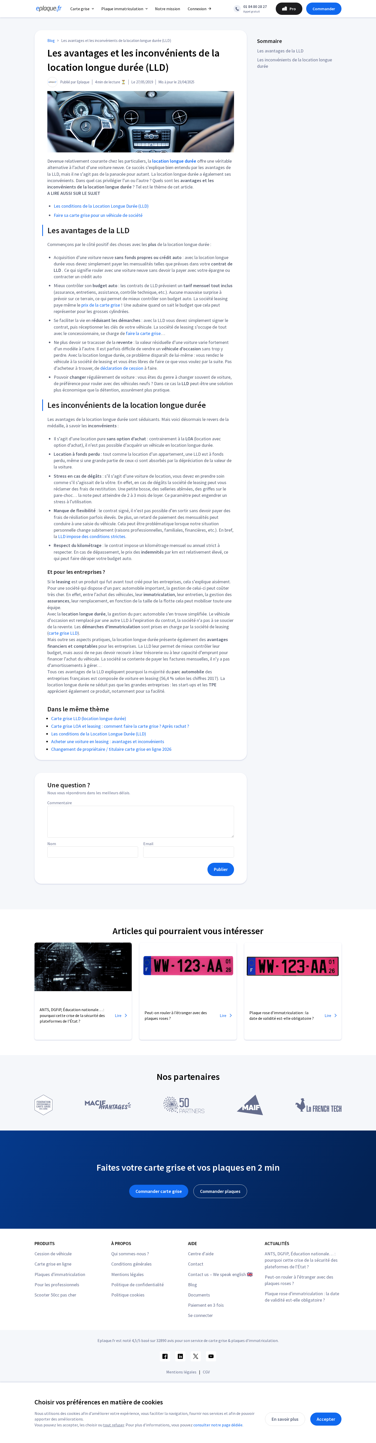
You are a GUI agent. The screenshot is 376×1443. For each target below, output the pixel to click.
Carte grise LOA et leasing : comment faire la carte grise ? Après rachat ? (120, 726)
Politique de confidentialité (137, 1285)
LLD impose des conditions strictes (91, 536)
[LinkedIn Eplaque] (180, 1356)
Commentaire (59, 802)
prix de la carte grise (100, 305)
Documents (199, 1295)
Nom (51, 843)
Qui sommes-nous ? (130, 1254)
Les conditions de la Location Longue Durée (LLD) (101, 206)
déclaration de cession (121, 368)
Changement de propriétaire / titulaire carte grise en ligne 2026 (111, 749)
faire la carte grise (143, 333)
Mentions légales (127, 1274)
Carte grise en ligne (53, 1264)
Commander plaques (220, 1191)
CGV (206, 1371)
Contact (195, 1264)
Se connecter (200, 1315)
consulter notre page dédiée (217, 1424)
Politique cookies (128, 1295)
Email (148, 843)
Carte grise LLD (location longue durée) (88, 718)
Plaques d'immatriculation (60, 1274)
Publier (221, 869)
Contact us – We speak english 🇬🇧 (220, 1274)
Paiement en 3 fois (206, 1305)
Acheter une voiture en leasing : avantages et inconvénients (107, 741)
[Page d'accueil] (47, 8)
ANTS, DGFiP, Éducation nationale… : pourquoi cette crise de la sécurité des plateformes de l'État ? (301, 1260)
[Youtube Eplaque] (211, 1356)
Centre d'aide (201, 1254)
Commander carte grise (159, 1191)
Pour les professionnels (57, 1285)
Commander (324, 8)
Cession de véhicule (53, 1254)
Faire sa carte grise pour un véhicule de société (98, 215)
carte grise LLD (63, 633)
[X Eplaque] (196, 1356)
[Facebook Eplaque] (165, 1356)
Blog (192, 1285)
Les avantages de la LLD (280, 51)
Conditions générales (131, 1264)
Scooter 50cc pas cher (55, 1295)
